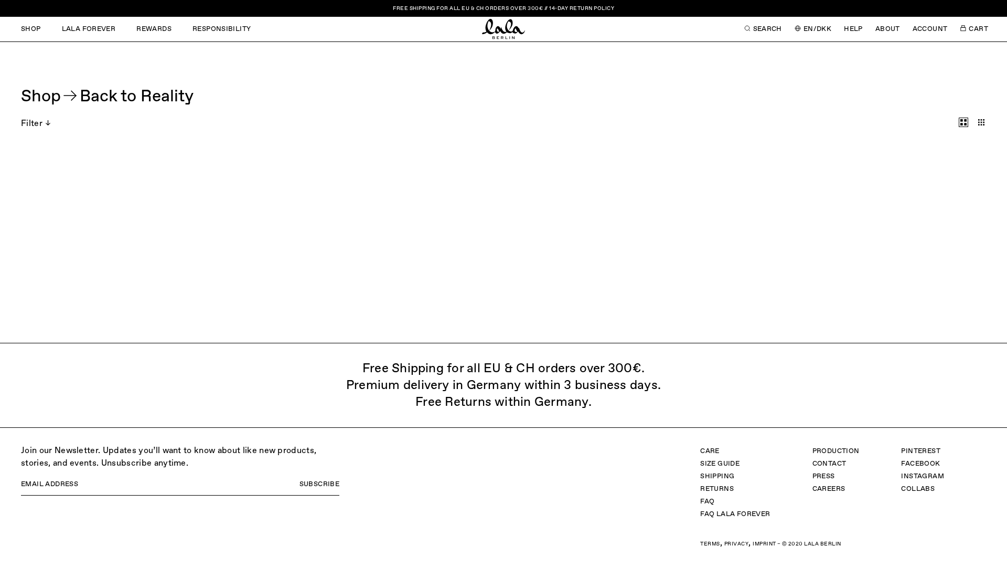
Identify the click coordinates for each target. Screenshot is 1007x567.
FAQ (707, 501)
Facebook (920, 463)
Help (853, 29)
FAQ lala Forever (735, 514)
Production (836, 451)
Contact (829, 463)
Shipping (717, 476)
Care (710, 451)
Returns (717, 489)
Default (963, 122)
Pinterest (920, 451)
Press (823, 476)
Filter (31, 124)
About (887, 29)
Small (981, 122)
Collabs (918, 489)
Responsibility (221, 29)
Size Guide (720, 463)
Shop (31, 29)
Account (930, 29)
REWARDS (154, 29)
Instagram (922, 476)
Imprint (764, 544)
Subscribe (319, 484)
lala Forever (89, 29)
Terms (710, 544)
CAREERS (828, 489)
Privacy (736, 544)
